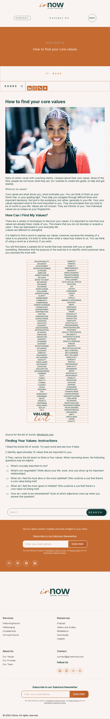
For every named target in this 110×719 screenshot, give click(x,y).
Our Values (8, 656)
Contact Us (59, 18)
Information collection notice (55, 553)
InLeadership (9, 631)
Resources (63, 618)
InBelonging (9, 627)
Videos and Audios (66, 627)
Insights (61, 639)
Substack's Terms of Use (56, 551)
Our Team (8, 664)
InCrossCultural (11, 635)
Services (8, 618)
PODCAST (22, 18)
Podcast (61, 623)
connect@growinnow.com (70, 656)
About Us (8, 651)
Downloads (62, 635)
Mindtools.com (45, 434)
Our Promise (9, 660)
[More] (45, 88)
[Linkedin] (29, 88)
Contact (62, 651)
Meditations (63, 631)
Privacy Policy (74, 551)
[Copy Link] (40, 88)
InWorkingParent (11, 623)
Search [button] (95, 512)
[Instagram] (34, 88)
